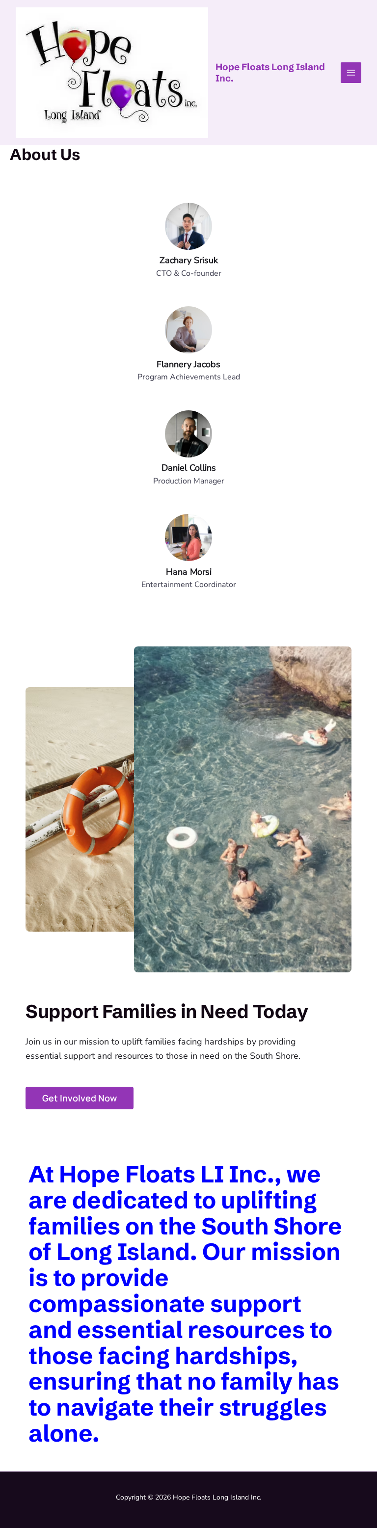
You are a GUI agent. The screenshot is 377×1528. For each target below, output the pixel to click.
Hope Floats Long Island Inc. (270, 72)
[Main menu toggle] (351, 72)
